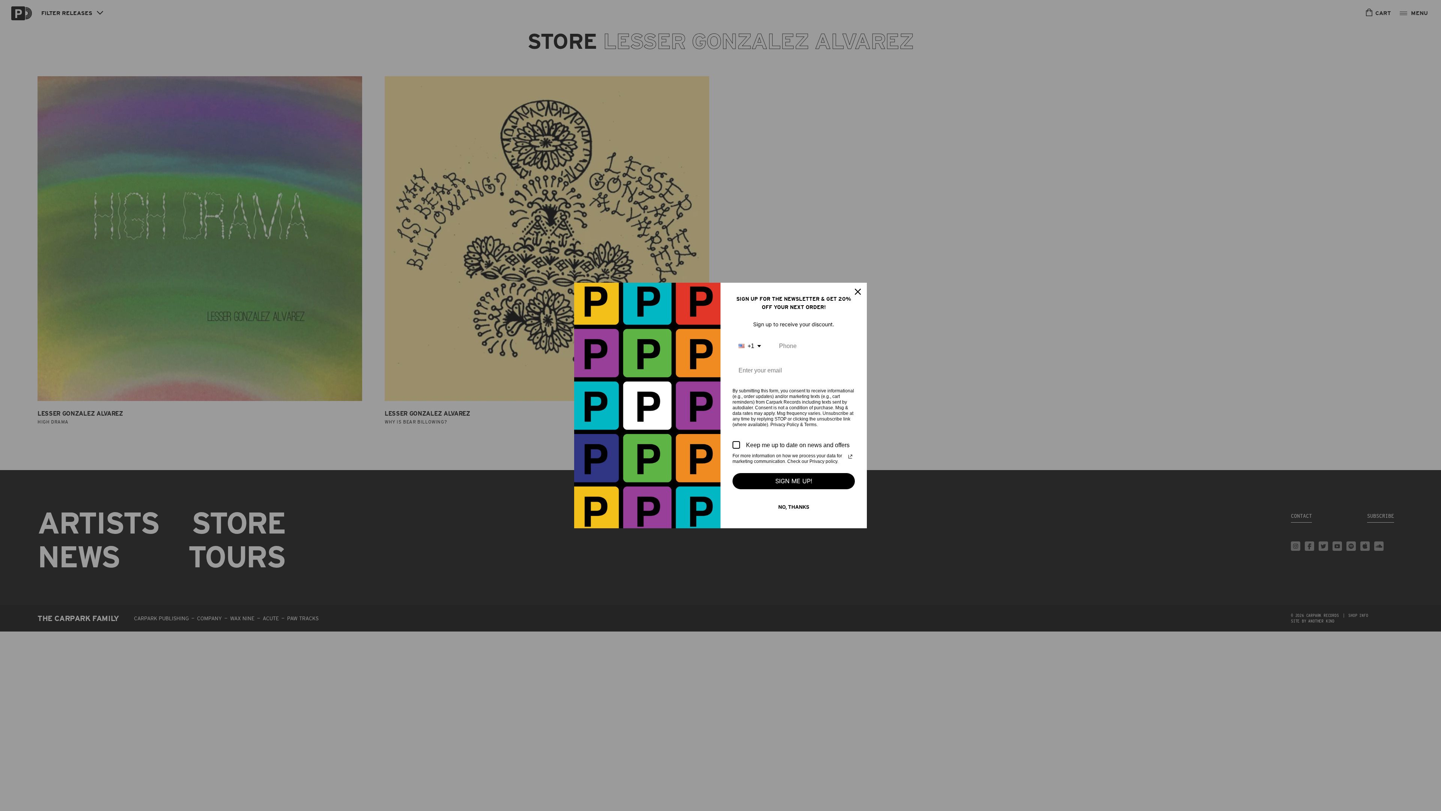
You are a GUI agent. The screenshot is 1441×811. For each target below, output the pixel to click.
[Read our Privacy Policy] (850, 456)
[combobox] (750, 346)
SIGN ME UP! (793, 481)
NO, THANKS (793, 507)
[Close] (858, 292)
